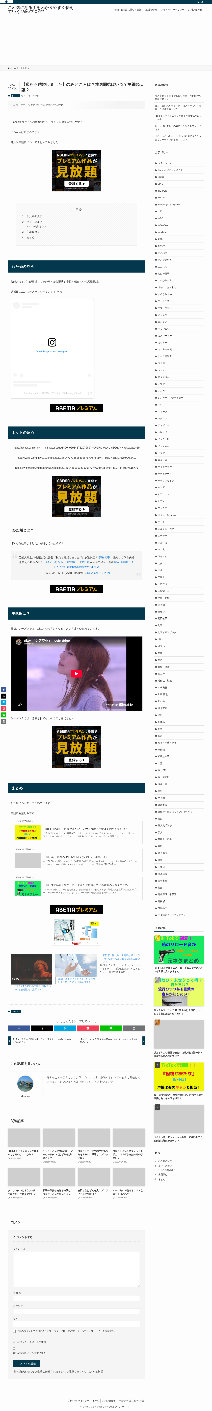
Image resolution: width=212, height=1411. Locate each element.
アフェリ (162, 315)
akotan (25, 1096)
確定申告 (162, 804)
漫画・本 (162, 784)
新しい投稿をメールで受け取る (29, 1352)
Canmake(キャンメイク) (171, 170)
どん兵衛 (162, 266)
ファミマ (162, 508)
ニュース (162, 460)
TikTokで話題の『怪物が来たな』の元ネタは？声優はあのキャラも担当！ (86, 828)
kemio (161, 177)
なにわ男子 (163, 273)
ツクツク (162, 418)
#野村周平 (104, 557)
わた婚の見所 (34, 216)
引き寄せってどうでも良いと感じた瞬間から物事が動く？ (178, 97)
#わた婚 (64, 566)
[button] (19, 1028)
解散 (160, 846)
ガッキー (162, 342)
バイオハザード (166, 466)
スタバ (161, 404)
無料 (160, 791)
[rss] (197, 2)
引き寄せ (162, 708)
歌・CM (162, 770)
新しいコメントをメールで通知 (29, 1342)
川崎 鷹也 (163, 694)
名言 (160, 660)
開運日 (161, 867)
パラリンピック (166, 480)
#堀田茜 (84, 562)
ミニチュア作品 (166, 529)
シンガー (162, 390)
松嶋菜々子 (163, 756)
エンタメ (162, 321)
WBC (160, 218)
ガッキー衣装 (165, 349)
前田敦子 (162, 618)
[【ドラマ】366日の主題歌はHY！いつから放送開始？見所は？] (31, 969)
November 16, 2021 (98, 573)
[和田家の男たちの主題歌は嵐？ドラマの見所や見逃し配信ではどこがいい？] (122, 964)
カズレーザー (165, 335)
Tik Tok (161, 197)
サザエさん (163, 377)
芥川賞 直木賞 (165, 825)
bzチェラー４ (165, 163)
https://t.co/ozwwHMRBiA (84, 566)
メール (18, 1305)
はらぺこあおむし (167, 287)
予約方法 (162, 584)
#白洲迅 (72, 562)
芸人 (160, 832)
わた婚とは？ (39, 226)
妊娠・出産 (163, 667)
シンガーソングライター (170, 397)
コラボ (161, 363)
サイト (16, 1318)
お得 (160, 239)
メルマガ (162, 542)
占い (160, 639)
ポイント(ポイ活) (167, 515)
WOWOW (163, 225)
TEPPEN (162, 190)
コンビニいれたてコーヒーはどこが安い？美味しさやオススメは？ (178, 107)
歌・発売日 (163, 777)
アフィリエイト (166, 308)
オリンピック (165, 328)
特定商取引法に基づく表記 (131, 1400)
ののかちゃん (165, 280)
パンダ (161, 487)
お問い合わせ (108, 1400)
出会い (161, 611)
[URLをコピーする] (134, 1028)
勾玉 (160, 625)
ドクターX (163, 439)
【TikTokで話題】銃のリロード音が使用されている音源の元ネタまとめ (85, 885)
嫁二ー (161, 673)
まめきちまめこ (166, 294)
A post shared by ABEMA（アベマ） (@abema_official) (52, 393)
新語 (160, 729)
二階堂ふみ (163, 591)
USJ (160, 211)
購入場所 (162, 853)
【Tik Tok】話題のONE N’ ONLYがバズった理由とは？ (75, 857)
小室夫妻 (162, 687)
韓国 (160, 887)
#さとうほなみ (54, 562)
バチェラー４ (165, 473)
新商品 (161, 722)
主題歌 (161, 577)
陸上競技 (162, 873)
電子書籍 (162, 880)
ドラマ (161, 453)
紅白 (160, 818)
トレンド (15, 96)
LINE (160, 183)
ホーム (95, 1400)
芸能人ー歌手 (165, 839)
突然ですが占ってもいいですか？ (175, 811)
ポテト (161, 522)
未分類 (161, 749)
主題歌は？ (33, 231)
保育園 (161, 604)
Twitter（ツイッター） (169, 204)
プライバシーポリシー (78, 1400)
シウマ (161, 384)
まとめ (30, 237)
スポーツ (162, 411)
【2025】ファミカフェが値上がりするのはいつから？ (178, 118)
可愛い (161, 646)
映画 (160, 736)
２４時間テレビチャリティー (173, 915)
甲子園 (161, 798)
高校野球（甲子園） (168, 894)
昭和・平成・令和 (167, 742)
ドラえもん (163, 446)
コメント (19, 1248)
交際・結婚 (163, 598)
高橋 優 (161, 901)
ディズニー (163, 425)
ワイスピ (162, 556)
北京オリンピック (167, 632)
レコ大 (161, 549)
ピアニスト (163, 494)
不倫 (160, 570)
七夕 (160, 563)
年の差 (161, 701)
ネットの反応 (34, 221)
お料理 (161, 246)
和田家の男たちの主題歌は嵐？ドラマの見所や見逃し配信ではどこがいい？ (121, 958)
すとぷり (162, 252)
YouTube (162, 232)
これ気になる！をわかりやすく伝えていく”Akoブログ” (41, 10)
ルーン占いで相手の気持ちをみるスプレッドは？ (178, 128)
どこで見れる (165, 259)
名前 (17, 1292)
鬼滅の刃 (162, 908)
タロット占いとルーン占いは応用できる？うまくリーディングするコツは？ (178, 138)
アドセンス (163, 301)
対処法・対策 (165, 680)
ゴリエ (161, 370)
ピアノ (161, 501)
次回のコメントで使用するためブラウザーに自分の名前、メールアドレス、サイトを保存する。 (66, 1331)
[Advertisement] (106, 40)
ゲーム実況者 (165, 356)
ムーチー (162, 535)
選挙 (160, 860)
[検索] (202, 2)
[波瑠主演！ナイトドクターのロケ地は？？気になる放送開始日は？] (75, 965)
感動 (160, 715)
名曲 (160, 653)
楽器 (160, 763)
